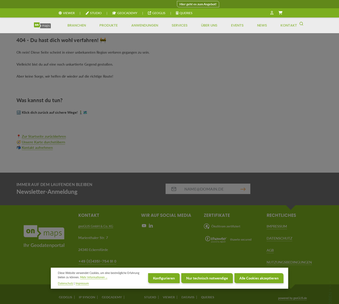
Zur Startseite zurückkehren (44, 136)
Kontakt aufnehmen (37, 147)
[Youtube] (144, 226)
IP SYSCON (87, 297)
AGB (270, 250)
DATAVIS (187, 297)
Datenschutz (65, 283)
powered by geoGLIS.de (292, 298)
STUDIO (96, 13)
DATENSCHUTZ (279, 238)
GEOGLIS (158, 13)
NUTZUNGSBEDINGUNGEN (289, 262)
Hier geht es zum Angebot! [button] (198, 4)
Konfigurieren (164, 278)
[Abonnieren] (243, 189)
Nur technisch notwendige (207, 278)
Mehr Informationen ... (93, 277)
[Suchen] (301, 25)
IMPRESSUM (277, 226)
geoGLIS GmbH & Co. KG (95, 226)
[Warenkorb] (280, 13)
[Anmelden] (271, 13)
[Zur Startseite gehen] (42, 25)
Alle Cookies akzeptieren (259, 278)
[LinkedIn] (151, 226)
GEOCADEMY (127, 13)
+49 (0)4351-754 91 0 (97, 261)
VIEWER (69, 13)
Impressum (82, 283)
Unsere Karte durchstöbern (43, 142)
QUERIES (186, 13)
